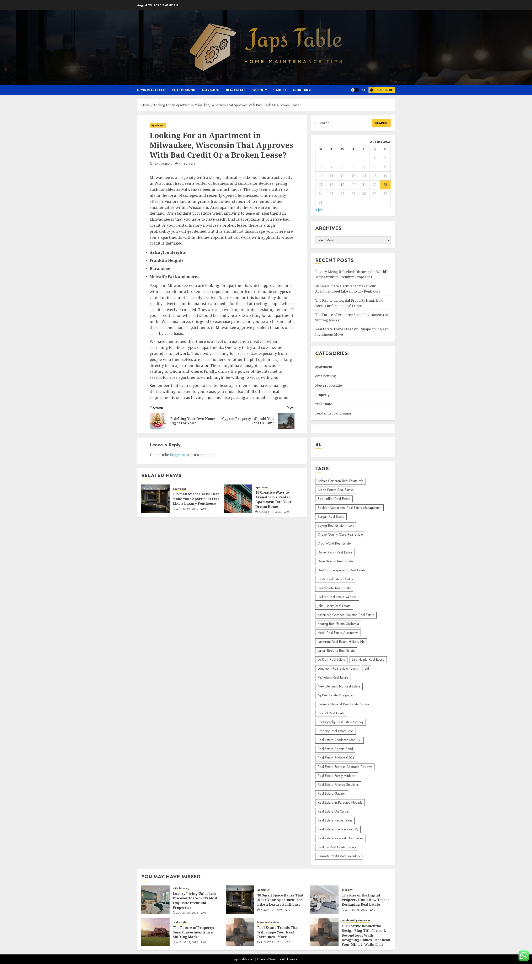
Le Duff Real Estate (331, 659)
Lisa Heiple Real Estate (368, 659)
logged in (177, 454)
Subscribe (385, 90)
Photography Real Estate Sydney (340, 722)
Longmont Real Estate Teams (338, 668)
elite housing (183, 90)
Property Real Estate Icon (335, 731)
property (259, 90)
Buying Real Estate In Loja (336, 525)
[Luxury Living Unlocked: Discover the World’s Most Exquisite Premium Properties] (155, 899)
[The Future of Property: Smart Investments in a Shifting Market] (155, 932)
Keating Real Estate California (338, 623)
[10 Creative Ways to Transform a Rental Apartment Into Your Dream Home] (238, 498)
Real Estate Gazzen (332, 793)
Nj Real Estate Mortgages (336, 695)
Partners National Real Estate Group (343, 704)
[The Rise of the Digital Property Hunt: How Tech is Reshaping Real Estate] (324, 899)
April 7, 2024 (187, 164)
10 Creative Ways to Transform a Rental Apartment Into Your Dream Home (273, 499)
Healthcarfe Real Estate (334, 588)
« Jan (318, 209)
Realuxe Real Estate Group (337, 847)
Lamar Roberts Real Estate (336, 650)
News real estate (151, 90)
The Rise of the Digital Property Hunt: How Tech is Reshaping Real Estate (365, 900)
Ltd (367, 668)
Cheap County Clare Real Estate (340, 534)
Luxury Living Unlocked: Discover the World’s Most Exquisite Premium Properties (195, 900)
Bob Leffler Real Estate (334, 498)
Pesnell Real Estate (331, 713)
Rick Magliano (162, 164)
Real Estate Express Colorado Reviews (345, 766)
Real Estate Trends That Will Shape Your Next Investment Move (278, 932)
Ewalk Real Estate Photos (335, 579)
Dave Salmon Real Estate (335, 561)
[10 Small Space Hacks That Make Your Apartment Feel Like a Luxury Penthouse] (155, 498)
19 (342, 184)
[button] (363, 90)
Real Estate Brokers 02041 (337, 757)
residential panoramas (333, 413)
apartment (211, 90)
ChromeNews (267, 959)
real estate (235, 90)
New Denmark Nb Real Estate (339, 686)
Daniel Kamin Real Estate (335, 552)
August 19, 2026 (270, 512)
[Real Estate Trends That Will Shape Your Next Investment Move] (240, 932)
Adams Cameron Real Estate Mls (340, 480)
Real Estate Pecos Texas (335, 820)
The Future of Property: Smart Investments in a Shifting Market (193, 932)
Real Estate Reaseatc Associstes (340, 838)
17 (321, 184)
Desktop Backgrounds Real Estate (342, 570)
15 (375, 175)
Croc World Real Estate (334, 543)
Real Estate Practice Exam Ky (338, 829)
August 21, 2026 (187, 509)
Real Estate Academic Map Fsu (339, 740)
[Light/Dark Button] (355, 90)
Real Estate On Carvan (334, 811)
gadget (279, 90)
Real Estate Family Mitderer (337, 775)
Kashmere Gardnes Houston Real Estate (346, 614)
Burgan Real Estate (331, 516)
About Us (300, 90)
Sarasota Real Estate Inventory (339, 856)
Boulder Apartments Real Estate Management (349, 507)
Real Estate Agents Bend (335, 748)
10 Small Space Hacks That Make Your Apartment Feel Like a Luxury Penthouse (196, 499)
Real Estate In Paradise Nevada (340, 802)
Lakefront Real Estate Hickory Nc (341, 641)
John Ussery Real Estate (334, 606)
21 (364, 184)
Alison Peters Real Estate (335, 489)
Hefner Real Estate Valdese (337, 597)
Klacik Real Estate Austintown (338, 632)
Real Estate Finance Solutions (338, 784)
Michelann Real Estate (333, 677)
